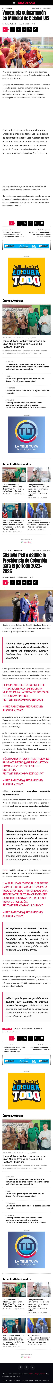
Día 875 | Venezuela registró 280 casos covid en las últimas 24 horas (40, 234)
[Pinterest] (24, 29)
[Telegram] (35, 29)
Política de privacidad (37, 1374)
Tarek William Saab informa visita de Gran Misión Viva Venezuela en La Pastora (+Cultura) (24, 344)
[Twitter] (18, 29)
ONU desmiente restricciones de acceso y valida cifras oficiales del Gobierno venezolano (38, 524)
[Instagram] (26, 1367)
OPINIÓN (8, 376)
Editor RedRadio (11, 24)
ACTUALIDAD (7, 8)
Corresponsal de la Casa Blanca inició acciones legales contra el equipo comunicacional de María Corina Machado (26, 405)
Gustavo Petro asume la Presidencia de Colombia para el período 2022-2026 (13, 234)
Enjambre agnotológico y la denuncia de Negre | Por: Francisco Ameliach (25, 380)
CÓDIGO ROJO (10, 388)
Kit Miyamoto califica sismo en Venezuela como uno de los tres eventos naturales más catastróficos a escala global (27, 366)
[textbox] (26, 156)
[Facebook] (12, 29)
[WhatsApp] (29, 29)
